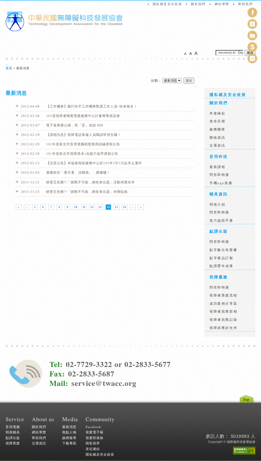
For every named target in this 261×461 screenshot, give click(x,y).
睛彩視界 (93, 443)
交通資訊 (217, 145)
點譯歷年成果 (221, 266)
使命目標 (217, 121)
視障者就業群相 (223, 311)
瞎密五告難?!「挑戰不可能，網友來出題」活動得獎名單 (78, 182)
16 (124, 207)
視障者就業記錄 (223, 319)
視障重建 (219, 277)
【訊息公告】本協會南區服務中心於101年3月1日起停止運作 (81, 163)
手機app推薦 (221, 183)
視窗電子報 (252, 25)
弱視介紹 (217, 204)
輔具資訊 (219, 194)
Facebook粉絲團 (252, 13)
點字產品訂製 (221, 258)
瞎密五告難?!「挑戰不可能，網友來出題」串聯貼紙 (74, 192)
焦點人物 (69, 432)
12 (92, 207)
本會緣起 (217, 113)
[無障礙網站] (244, 451)
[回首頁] (64, 30)
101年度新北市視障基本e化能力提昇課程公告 (69, 154)
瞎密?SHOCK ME (252, 48)
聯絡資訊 (217, 137)
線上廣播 (252, 36)
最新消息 (69, 426)
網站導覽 (222, 4)
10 (75, 207)
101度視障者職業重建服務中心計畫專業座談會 (70, 116)
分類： (156, 80)
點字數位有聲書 (223, 249)
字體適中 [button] (191, 53)
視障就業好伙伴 (223, 327)
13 (100, 207)
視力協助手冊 (221, 220)
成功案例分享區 (223, 303)
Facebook (93, 426)
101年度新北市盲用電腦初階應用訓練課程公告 (70, 144)
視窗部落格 (94, 437)
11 (84, 207)
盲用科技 (219, 156)
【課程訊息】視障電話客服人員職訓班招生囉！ (71, 135)
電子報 (252, 59)
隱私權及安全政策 (167, 4)
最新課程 (217, 166)
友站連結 (93, 448)
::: (8, 2)
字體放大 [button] (196, 53)
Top (246, 399)
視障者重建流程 (223, 295)
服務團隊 (217, 129)
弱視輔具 (13, 432)
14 (108, 207)
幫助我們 (245, 4)
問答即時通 (219, 174)
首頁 (9, 68)
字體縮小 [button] (186, 53)
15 (116, 207)
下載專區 (69, 443)
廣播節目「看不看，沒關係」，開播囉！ (65, 172)
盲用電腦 (13, 426)
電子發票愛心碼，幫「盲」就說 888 (62, 125)
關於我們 (198, 4)
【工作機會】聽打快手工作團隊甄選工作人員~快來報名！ (79, 106)
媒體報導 (69, 437)
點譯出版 (219, 231)
